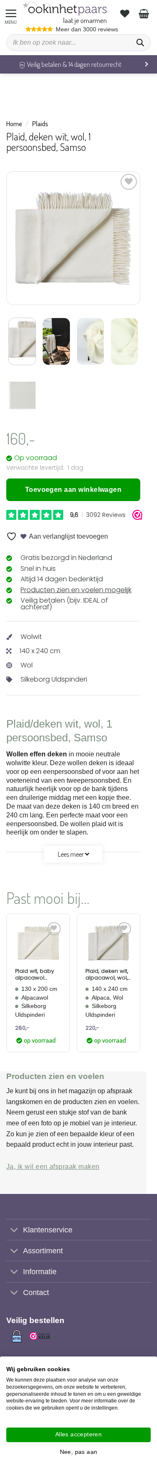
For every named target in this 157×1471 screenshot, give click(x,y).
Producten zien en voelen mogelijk (76, 590)
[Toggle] (14, 1230)
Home (14, 124)
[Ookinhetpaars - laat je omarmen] (65, 8)
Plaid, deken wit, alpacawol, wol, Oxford (106, 974)
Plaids (40, 124)
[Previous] (28, 238)
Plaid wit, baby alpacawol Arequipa (34, 974)
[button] (12, 13)
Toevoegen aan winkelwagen (73, 489)
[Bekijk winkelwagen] (145, 13)
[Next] (118, 238)
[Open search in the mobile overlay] (78, 42)
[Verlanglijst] (125, 13)
